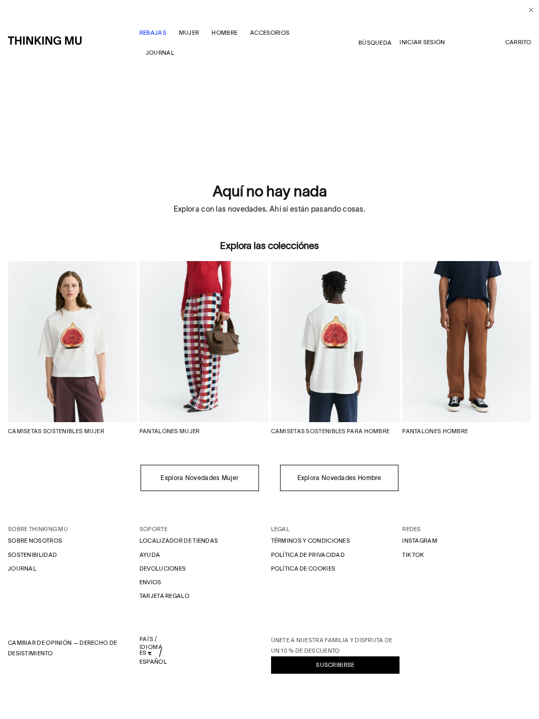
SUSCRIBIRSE (335, 665)
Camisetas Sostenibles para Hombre (330, 431)
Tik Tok (413, 555)
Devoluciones (162, 568)
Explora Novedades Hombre (339, 477)
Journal (22, 568)
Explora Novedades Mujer (199, 477)
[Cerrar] (527, 10)
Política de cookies (303, 568)
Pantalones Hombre (435, 431)
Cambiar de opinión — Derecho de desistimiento (62, 648)
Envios (150, 582)
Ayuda (150, 555)
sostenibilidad (32, 555)
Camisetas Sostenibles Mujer (56, 431)
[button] (518, 42)
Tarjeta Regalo (164, 596)
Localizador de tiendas (178, 540)
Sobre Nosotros (35, 540)
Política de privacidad (308, 555)
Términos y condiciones (311, 540)
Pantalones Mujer (169, 431)
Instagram (419, 540)
